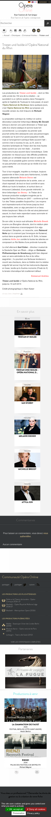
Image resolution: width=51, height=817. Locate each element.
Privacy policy (33, 813)
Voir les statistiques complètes (25, 642)
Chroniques (15, 35)
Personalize (18, 813)
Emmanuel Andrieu (29, 35)
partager (5, 585)
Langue (11, 31)
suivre (32, 585)
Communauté (39, 31)
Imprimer (16, 294)
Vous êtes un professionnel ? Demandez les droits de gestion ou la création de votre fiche (25, 794)
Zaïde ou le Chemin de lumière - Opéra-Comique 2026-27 (21, 600)
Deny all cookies (37, 809)
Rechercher (25, 31)
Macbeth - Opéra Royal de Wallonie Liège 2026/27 (21, 605)
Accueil (6, 35)
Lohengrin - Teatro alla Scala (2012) (19, 635)
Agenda (15, 31)
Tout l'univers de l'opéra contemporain (25, 17)
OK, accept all (16, 809)
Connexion (34, 31)
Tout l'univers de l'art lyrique (25, 15)
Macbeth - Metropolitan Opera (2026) (20, 610)
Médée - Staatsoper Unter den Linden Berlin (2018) (22, 625)
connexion (43, 2)
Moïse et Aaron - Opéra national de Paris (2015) (21, 630)
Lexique (20, 31)
